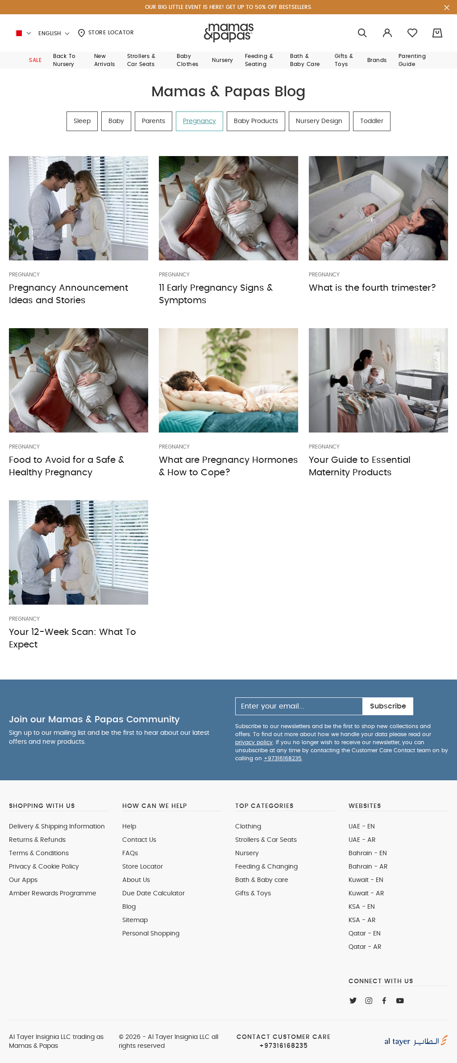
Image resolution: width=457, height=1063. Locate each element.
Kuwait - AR (366, 893)
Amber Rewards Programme (52, 893)
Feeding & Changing (266, 867)
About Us (136, 880)
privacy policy (254, 742)
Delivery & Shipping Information (57, 827)
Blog (129, 907)
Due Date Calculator (153, 893)
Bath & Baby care (261, 880)
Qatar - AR (365, 947)
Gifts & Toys (253, 893)
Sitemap (135, 920)
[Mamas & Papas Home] (228, 33)
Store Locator (110, 32)
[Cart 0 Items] (437, 33)
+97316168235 (283, 758)
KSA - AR (362, 920)
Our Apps (23, 880)
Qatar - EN (365, 934)
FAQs (130, 853)
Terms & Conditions (39, 853)
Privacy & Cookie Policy (44, 867)
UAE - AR (362, 840)
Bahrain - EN (368, 853)
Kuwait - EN (366, 880)
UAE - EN (362, 827)
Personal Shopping (150, 934)
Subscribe (388, 706)
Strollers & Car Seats (266, 840)
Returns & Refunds (37, 840)
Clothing (248, 827)
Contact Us (139, 840)
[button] (35, 60)
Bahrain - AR (368, 867)
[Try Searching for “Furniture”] (362, 33)
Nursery (247, 853)
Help (129, 827)
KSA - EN (362, 907)
